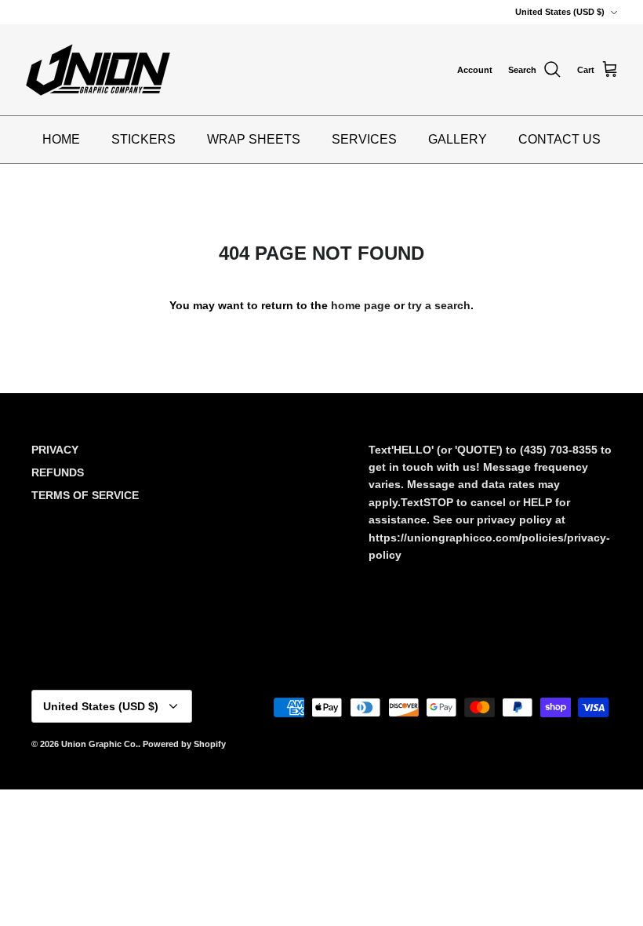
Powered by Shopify (184, 744)
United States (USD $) (560, 11)
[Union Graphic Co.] (98, 70)
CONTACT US (559, 139)
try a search (439, 305)
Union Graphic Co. (99, 744)
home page (361, 305)
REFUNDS (57, 472)
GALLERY (457, 139)
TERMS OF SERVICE (85, 495)
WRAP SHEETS (253, 139)
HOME (61, 139)
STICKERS (143, 139)
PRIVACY (54, 449)
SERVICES (364, 139)
